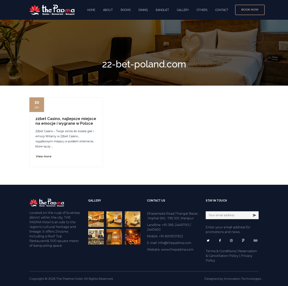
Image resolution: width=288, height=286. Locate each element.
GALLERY (183, 10)
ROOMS (126, 10)
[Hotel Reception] (96, 237)
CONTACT (221, 10)
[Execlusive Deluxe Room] (96, 219)
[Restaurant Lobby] (114, 237)
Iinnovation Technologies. (243, 279)
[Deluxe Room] (114, 219)
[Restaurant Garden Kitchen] (133, 237)
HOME (91, 10)
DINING (143, 10)
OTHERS (202, 10)
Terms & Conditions (221, 251)
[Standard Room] (133, 219)
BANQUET (162, 10)
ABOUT (108, 10)
